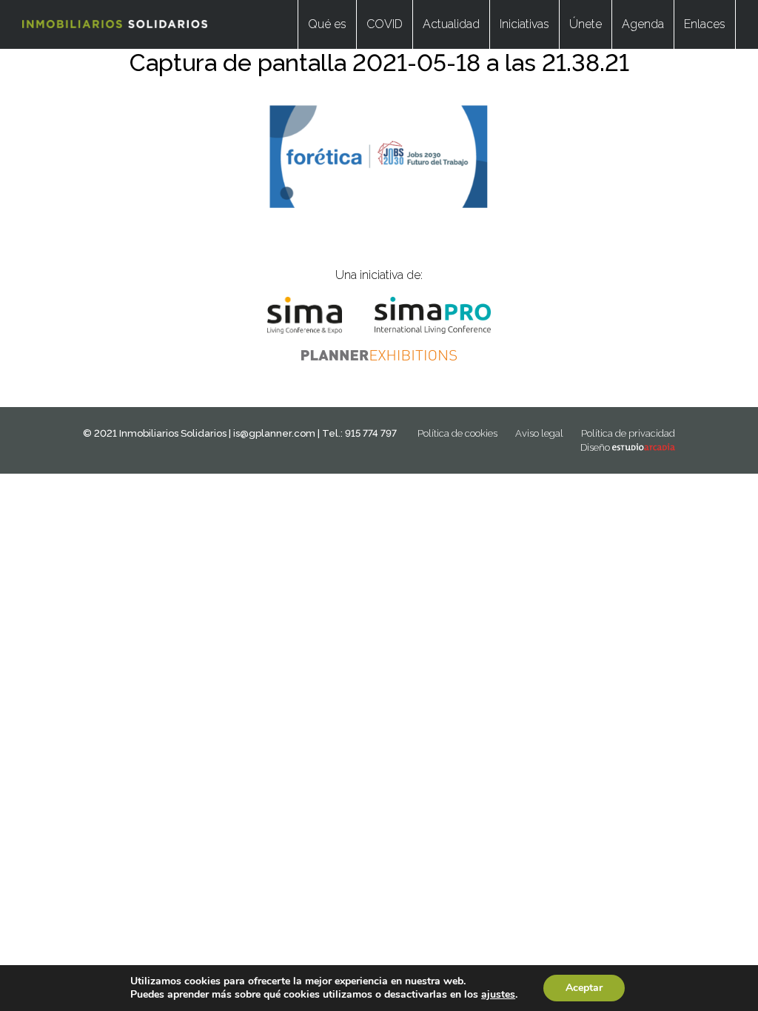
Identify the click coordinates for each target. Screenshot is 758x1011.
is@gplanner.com (274, 433)
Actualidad (451, 24)
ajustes (498, 994)
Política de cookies (457, 433)
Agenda (643, 24)
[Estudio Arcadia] (643, 447)
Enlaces (704, 24)
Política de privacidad (628, 433)
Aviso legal (539, 433)
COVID (384, 24)
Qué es (327, 24)
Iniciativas (524, 24)
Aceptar (584, 988)
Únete (585, 24)
